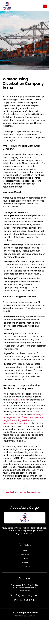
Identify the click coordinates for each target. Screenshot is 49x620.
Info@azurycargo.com (26, 595)
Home (24, 550)
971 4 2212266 (27, 600)
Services (24, 558)
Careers (24, 562)
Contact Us (24, 566)
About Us (24, 554)
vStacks (31, 615)
